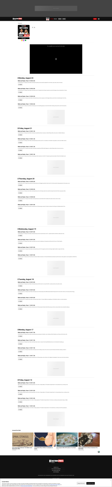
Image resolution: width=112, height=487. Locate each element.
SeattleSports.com (70, 475)
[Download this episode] (34, 27)
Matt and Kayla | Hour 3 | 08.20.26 (26, 189)
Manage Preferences (81, 483)
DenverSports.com (49, 475)
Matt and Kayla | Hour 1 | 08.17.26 (26, 355)
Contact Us (56, 467)
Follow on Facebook (56, 468)
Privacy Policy (57, 484)
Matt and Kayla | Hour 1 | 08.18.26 (26, 305)
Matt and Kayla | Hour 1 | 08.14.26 (26, 406)
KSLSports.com (55, 475)
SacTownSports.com (62, 475)
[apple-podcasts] (23, 40)
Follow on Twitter (56, 470)
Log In (95, 18)
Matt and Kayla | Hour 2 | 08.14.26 (26, 398)
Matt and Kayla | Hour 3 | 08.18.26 (26, 290)
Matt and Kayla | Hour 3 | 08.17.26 (26, 340)
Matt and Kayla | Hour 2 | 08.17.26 (26, 348)
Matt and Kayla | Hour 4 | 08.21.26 (26, 131)
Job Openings (56, 471)
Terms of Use (52, 484)
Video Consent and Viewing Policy (26, 485)
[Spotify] (25, 40)
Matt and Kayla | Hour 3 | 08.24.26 (26, 88)
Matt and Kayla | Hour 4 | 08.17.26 (26, 332)
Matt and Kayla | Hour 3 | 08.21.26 (26, 139)
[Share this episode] (33, 27)
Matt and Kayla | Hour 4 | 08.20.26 (26, 181)
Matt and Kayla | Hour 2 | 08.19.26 (26, 247)
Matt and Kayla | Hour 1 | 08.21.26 (26, 154)
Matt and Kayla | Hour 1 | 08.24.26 (26, 104)
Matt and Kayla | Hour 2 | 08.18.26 (26, 297)
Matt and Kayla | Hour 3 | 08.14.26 (26, 390)
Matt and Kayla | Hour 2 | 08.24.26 (26, 96)
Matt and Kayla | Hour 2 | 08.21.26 (26, 146)
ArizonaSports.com (41, 475)
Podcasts (20, 23)
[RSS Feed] (22, 40)
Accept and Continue (90, 483)
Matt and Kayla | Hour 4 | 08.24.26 (26, 81)
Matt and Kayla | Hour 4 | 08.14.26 (26, 383)
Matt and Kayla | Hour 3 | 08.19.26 (26, 239)
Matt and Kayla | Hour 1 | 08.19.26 (26, 204)
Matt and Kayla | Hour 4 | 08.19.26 (26, 232)
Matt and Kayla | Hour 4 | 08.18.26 (26, 282)
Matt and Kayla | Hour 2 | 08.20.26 (26, 197)
